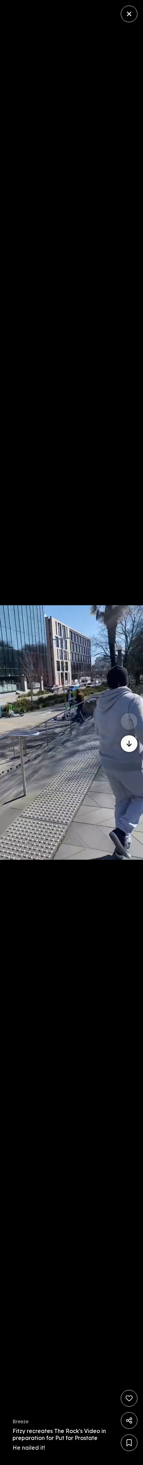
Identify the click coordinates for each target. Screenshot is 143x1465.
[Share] (129, 1420)
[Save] (129, 1442)
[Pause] (71, 732)
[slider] (111, 1457)
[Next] (129, 743)
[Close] (129, 14)
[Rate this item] (129, 1398)
